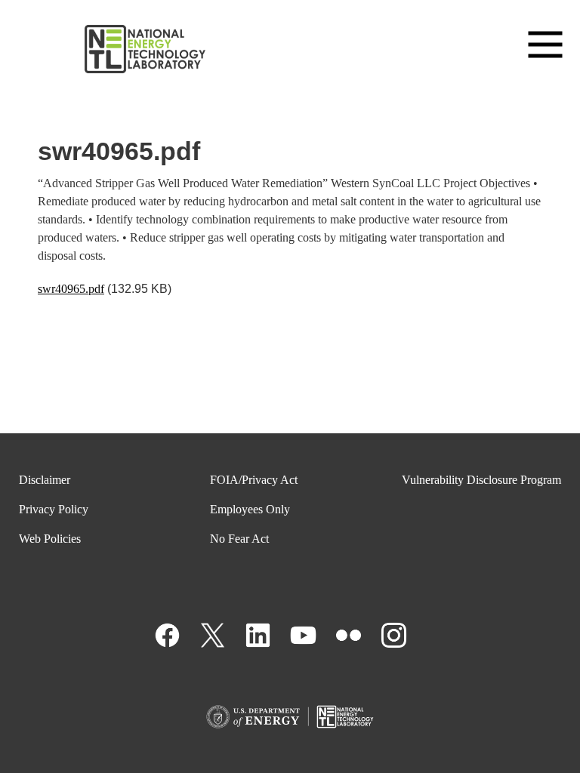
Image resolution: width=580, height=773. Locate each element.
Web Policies (50, 538)
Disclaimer (44, 479)
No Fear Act (239, 538)
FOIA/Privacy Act (254, 479)
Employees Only (250, 509)
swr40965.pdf (71, 288)
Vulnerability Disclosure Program (481, 479)
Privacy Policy (53, 509)
